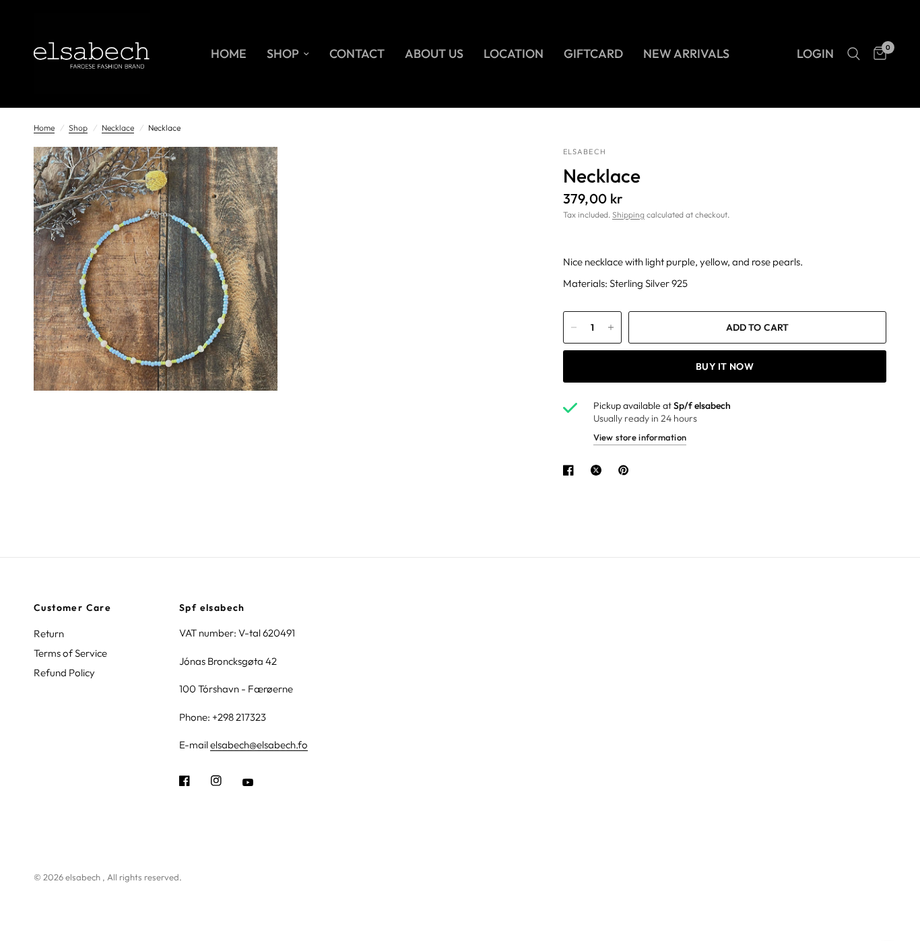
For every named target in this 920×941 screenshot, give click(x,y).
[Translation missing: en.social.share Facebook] (571, 470)
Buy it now (725, 366)
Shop (283, 53)
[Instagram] (225, 781)
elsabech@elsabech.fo (259, 744)
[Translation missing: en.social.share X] (599, 470)
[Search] (854, 54)
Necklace (118, 128)
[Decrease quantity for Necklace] (574, 327)
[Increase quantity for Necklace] (611, 327)
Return (49, 633)
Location (514, 53)
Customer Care (72, 607)
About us (434, 53)
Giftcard (593, 53)
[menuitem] (229, 54)
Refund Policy (64, 672)
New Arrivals (686, 53)
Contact (357, 53)
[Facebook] (194, 781)
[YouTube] (257, 782)
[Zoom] (249, 175)
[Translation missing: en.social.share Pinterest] (626, 470)
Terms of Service (70, 653)
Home (229, 53)
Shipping (628, 214)
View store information (639, 437)
